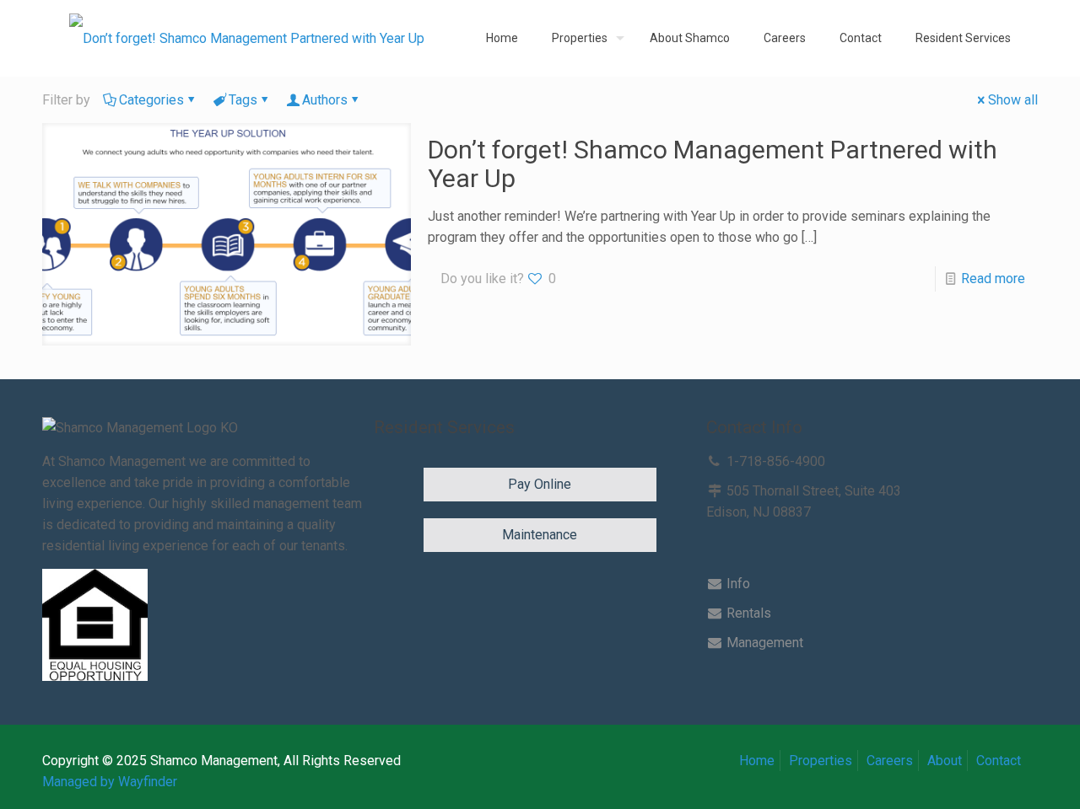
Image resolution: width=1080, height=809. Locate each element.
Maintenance (539, 535)
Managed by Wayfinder (109, 782)
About (944, 761)
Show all (1013, 100)
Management (763, 643)
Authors (325, 100)
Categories (151, 100)
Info (736, 584)
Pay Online (539, 484)
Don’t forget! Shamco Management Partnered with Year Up (712, 164)
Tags (243, 100)
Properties (820, 761)
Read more (993, 279)
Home (757, 761)
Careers (890, 761)
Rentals (747, 613)
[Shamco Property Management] (246, 38)
